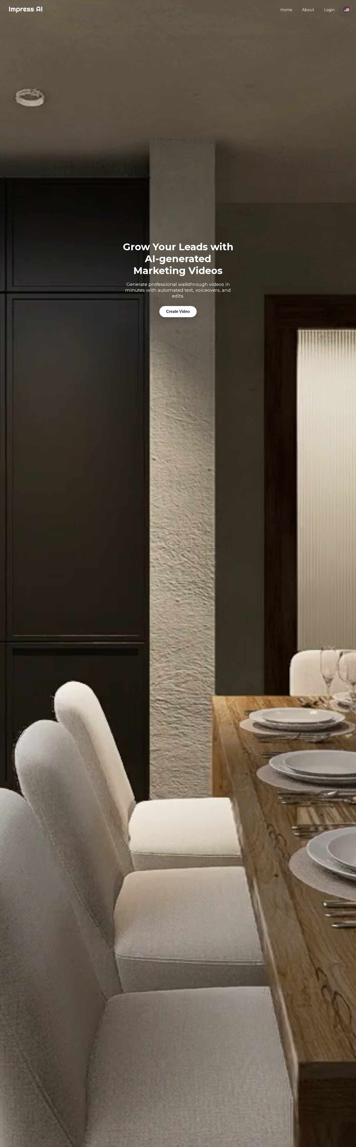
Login (329, 10)
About (308, 10)
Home (286, 10)
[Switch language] (346, 9)
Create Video (178, 311)
